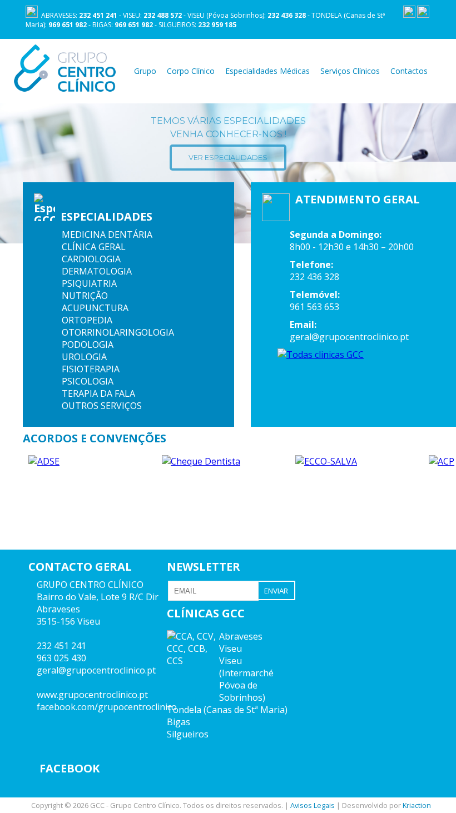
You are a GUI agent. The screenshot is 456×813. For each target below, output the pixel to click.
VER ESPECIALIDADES (228, 157)
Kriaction (417, 805)
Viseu (230, 648)
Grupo (145, 71)
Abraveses (240, 636)
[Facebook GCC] (409, 15)
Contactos (409, 71)
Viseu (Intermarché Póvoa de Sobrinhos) (246, 679)
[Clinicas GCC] (423, 15)
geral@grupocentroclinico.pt (96, 670)
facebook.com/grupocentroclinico (107, 707)
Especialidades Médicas (267, 71)
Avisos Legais (312, 805)
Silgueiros (188, 734)
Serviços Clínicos (350, 71)
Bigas (178, 722)
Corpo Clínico (191, 71)
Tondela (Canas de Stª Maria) (227, 710)
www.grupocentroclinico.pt (92, 695)
